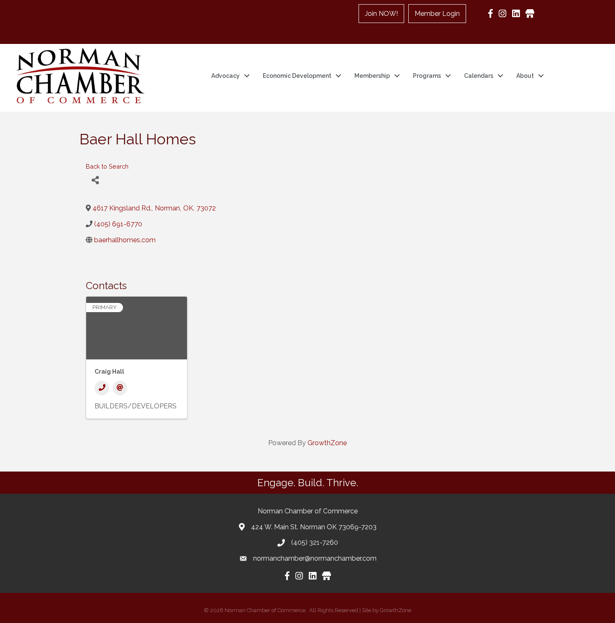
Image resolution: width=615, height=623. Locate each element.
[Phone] (102, 388)
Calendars (478, 75)
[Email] (120, 388)
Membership (372, 75)
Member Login (437, 14)
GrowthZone (327, 443)
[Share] (95, 180)
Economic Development (297, 75)
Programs (427, 75)
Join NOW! (381, 14)
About (525, 75)
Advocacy (225, 75)
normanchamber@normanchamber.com (315, 558)
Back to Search (107, 166)
